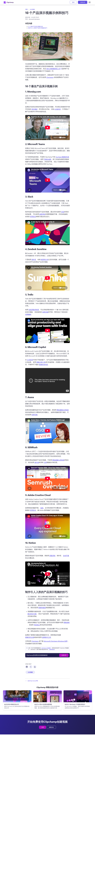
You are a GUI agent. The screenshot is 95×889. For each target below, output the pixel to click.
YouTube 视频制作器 (62, 157)
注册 (42, 727)
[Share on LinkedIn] (34, 666)
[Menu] (89, 2)
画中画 (37, 462)
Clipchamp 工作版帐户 (46, 648)
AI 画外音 (58, 109)
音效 (62, 212)
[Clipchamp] (8, 2)
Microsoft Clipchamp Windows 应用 (55, 641)
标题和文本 (44, 259)
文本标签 (30, 360)
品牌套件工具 (46, 637)
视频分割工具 (40, 362)
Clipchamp (49, 77)
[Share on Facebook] (26, 666)
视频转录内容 (43, 364)
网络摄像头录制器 (63, 410)
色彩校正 (37, 625)
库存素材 (34, 109)
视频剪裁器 (42, 608)
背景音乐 (33, 216)
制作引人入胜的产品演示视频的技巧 (37, 28)
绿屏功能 (34, 415)
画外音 (34, 259)
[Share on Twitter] (30, 666)
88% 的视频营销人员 (54, 69)
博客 (26, 9)
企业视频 (32, 9)
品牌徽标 (28, 314)
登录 (73, 2)
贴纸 (41, 508)
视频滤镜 (67, 622)
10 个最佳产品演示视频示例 (35, 26)
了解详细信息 (52, 649)
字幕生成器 (47, 159)
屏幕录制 (52, 556)
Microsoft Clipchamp (34, 19)
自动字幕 (66, 556)
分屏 (45, 462)
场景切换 (45, 312)
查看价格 (51, 727)
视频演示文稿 (29, 637)
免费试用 (82, 2)
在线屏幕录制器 (34, 310)
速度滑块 (42, 214)
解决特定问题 (32, 614)
